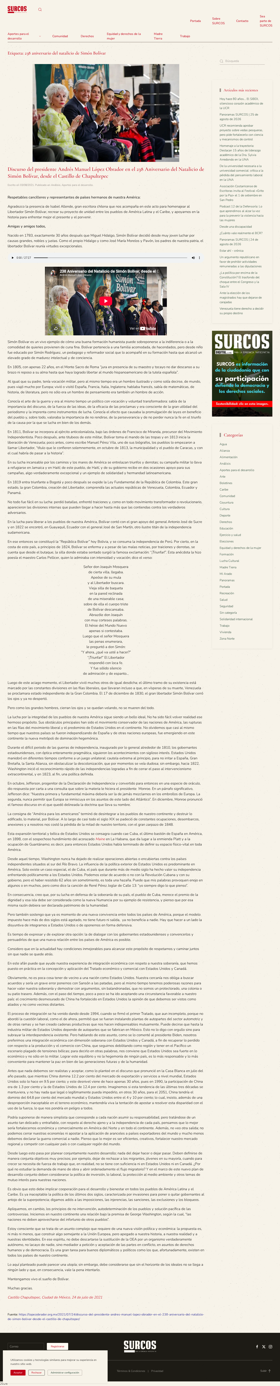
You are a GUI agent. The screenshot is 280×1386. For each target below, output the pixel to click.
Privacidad (157, 1371)
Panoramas (227, 580)
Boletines (226, 483)
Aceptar (18, 1372)
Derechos (226, 522)
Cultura (225, 509)
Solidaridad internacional (236, 619)
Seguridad (226, 606)
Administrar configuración (65, 1372)
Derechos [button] (87, 36)
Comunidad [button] (60, 36)
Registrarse (57, 1346)
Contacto (242, 21)
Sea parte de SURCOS (266, 21)
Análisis (55, 185)
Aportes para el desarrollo (77, 185)
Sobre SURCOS (218, 21)
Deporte (225, 515)
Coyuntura (226, 502)
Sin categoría (228, 613)
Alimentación (229, 457)
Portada (195, 21)
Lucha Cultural (229, 561)
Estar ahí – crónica (231, 251)
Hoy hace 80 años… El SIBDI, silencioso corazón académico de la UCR (241, 103)
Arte (222, 477)
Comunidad (227, 496)
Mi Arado (226, 574)
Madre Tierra (158, 36)
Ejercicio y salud (230, 535)
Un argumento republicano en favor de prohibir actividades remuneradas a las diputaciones (241, 261)
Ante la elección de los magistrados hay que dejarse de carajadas (241, 297)
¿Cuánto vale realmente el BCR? (241, 233)
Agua (223, 444)
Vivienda (225, 632)
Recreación (227, 593)
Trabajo (185, 36)
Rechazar (36, 1372)
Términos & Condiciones (131, 1371)
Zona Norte (227, 639)
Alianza (225, 451)
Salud (223, 600)
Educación (226, 528)
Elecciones (227, 541)
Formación (227, 554)
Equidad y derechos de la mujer (124, 36)
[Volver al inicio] (17, 9)
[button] (40, 9)
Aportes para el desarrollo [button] (18, 36)
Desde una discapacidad (236, 227)
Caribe (224, 489)
